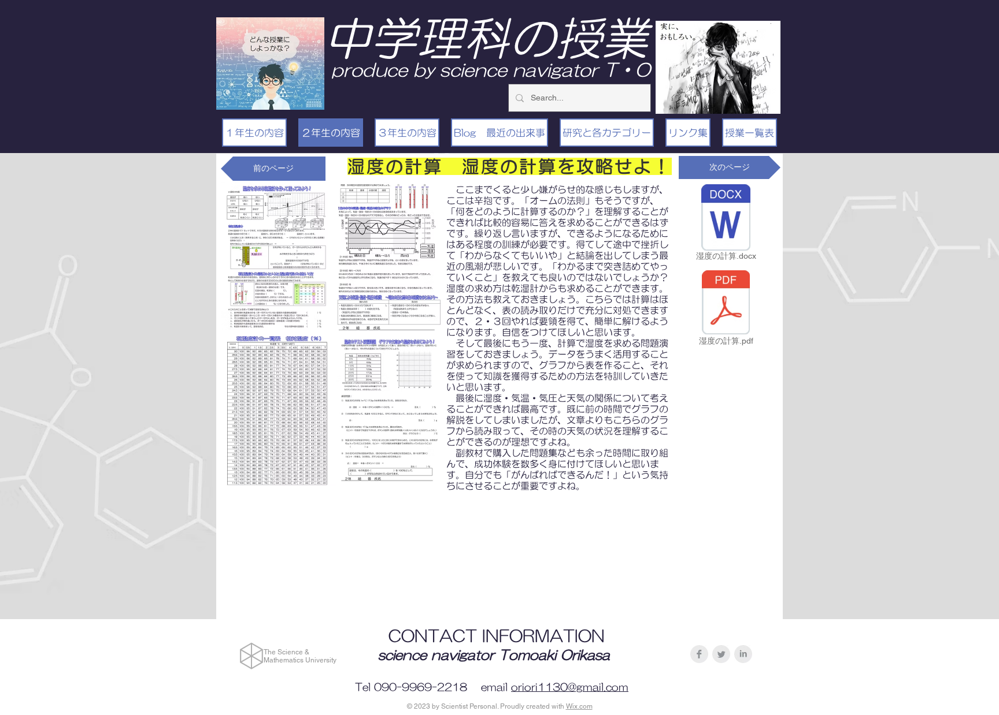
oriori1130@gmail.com (569, 687)
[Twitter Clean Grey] (721, 654)
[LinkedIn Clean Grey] (743, 654)
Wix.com (579, 706)
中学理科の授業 (486, 38)
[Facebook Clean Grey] (699, 654)
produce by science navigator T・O (490, 70)
